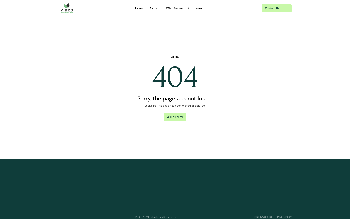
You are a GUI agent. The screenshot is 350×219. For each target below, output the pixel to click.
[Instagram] (276, 203)
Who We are (174, 8)
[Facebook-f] (287, 203)
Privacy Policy (284, 216)
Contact (155, 8)
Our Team (195, 8)
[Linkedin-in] (266, 203)
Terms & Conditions (263, 216)
